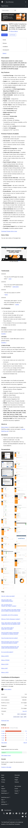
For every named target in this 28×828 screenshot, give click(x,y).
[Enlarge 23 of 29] (25, 514)
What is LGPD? (5, 672)
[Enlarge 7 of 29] (11, 501)
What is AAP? (4, 668)
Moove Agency (14, 31)
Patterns (17, 782)
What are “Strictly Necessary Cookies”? (10, 619)
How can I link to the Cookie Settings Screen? (7, 600)
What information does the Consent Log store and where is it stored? (10, 642)
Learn (2, 786)
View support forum (6, 755)
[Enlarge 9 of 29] (11, 528)
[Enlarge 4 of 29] (11, 479)
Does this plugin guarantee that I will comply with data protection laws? (10, 647)
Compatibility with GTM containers (9, 615)
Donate (17, 791)
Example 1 (3, 333)
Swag (17, 793)
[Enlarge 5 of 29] (11, 488)
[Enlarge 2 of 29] (11, 462)
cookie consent (16, 716)
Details (4, 39)
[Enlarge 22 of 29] (25, 506)
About (2, 775)
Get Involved (18, 786)
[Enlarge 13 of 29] (11, 557)
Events (16, 788)
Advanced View (5, 720)
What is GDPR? (5, 656)
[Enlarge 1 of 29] (11, 453)
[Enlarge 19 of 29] (25, 482)
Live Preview (12, 34)
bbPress (4, 802)
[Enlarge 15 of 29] (11, 580)
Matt (3, 799)
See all (25, 742)
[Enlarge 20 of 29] (25, 488)
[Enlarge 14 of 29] (11, 569)
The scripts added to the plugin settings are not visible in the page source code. (10, 610)
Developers (4, 791)
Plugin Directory (4, 5)
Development (6, 50)
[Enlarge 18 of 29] (25, 476)
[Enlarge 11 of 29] (11, 544)
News (2, 777)
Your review (4, 742)
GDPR (25, 716)
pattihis (17, 304)
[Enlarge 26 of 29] (25, 544)
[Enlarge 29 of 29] (25, 569)
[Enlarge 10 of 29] (11, 538)
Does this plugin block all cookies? (9, 638)
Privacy (3, 782)
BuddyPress (4, 804)
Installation (5, 46)
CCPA (18, 714)
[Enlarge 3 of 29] (11, 470)
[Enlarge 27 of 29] (25, 553)
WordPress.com (5, 797)
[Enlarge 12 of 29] (11, 551)
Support (4, 53)
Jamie (10, 278)
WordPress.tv (5, 793)
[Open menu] (26, 2)
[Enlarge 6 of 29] (11, 495)
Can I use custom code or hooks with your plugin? (7, 628)
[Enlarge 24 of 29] (25, 522)
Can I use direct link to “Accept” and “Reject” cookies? (8, 605)
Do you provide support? (7, 652)
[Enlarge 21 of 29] (25, 495)
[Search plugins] (15, 10)
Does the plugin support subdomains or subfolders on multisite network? (10, 633)
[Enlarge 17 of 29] (25, 464)
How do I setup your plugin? (8, 596)
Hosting (3, 779)
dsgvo (21, 716)
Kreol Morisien (7, 810)
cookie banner (23, 714)
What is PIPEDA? (5, 660)
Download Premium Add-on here (9, 231)
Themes (16, 777)
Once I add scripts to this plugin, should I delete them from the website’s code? (10, 623)
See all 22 (25, 711)
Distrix (6, 294)
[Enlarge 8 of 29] (11, 519)
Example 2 (3, 342)
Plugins (16, 779)
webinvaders (16, 286)
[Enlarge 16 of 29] (25, 453)
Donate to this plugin (6, 767)
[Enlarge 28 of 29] (25, 560)
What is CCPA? (4, 664)
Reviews (5, 43)
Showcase (17, 775)
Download (4, 34)
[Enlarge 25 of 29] (25, 528)
